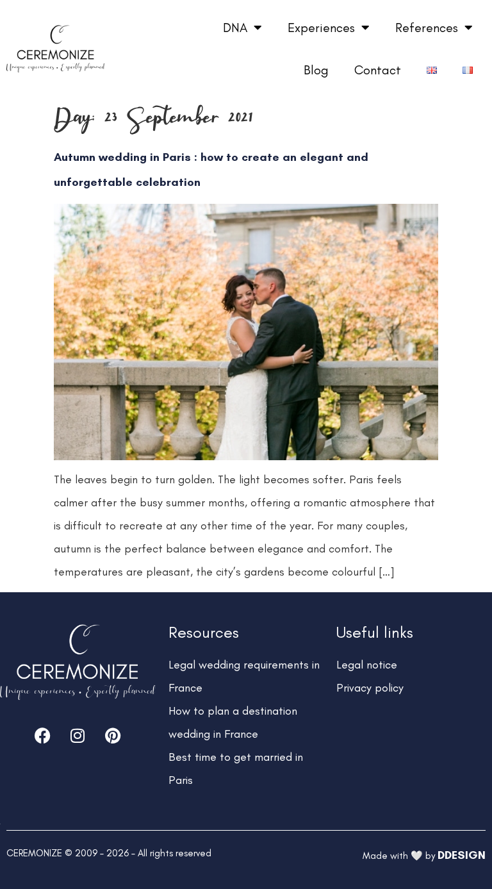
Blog (316, 70)
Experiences (321, 27)
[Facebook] (42, 735)
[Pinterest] (113, 735)
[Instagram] (78, 735)
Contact (377, 70)
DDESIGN (462, 855)
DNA (235, 27)
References (426, 27)
